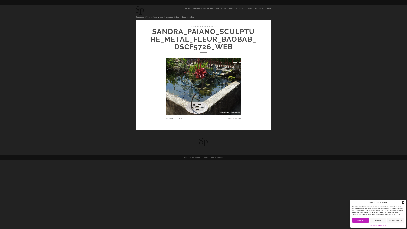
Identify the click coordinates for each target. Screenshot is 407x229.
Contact (267, 9)
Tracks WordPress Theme (194, 157)
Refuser (378, 220)
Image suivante (234, 118)
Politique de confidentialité (378, 225)
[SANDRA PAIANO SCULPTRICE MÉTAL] (140, 13)
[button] (403, 202)
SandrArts (210, 26)
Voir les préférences (395, 220)
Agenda (242, 9)
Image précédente (174, 118)
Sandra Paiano (254, 9)
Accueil (187, 9)
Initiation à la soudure (226, 9)
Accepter (360, 220)
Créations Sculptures (203, 9)
